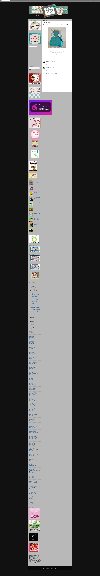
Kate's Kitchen (31, 408)
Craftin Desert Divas (32, 356)
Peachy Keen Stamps (33, 454)
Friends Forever (34, 314)
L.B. (46, 61)
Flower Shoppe (31, 377)
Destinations (31, 363)
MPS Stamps (31, 433)
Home (57, 93)
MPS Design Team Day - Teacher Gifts (37, 198)
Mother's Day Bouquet (33, 432)
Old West (30, 448)
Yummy (30, 503)
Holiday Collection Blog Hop (37, 208)
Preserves (31, 459)
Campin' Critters (32, 348)
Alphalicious (31, 333)
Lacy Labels (31, 409)
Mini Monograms (32, 428)
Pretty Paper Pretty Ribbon (33, 460)
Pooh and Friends (32, 458)
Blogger (56, 568)
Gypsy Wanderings (32, 388)
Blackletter (31, 342)
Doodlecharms (31, 369)
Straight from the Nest (33, 478)
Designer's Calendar (32, 362)
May (32, 317)
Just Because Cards (32, 405)
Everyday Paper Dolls (33, 373)
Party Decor (31, 453)
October (32, 289)
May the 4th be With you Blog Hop (37, 229)
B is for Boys (31, 337)
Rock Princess (31, 461)
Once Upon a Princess (33, 449)
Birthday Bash (31, 341)
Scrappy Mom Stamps (33, 463)
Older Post (68, 93)
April (32, 318)
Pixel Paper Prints (32, 455)
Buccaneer (31, 346)
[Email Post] (49, 55)
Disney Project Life (32, 367)
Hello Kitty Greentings (33, 393)
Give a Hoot (31, 382)
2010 (31, 328)
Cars (30, 351)
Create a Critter (32, 357)
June (32, 316)
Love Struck (31, 415)
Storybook (31, 477)
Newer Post (45, 93)
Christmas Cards (34, 296)
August (32, 291)
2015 (31, 285)
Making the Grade (32, 419)
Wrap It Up (31, 502)
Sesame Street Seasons (33, 466)
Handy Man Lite (32, 389)
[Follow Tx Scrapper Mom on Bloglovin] (33, 47)
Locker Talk (31, 413)
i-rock (30, 398)
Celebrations (31, 352)
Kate (46, 67)
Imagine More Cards (32, 400)
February (33, 321)
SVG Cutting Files (32, 481)
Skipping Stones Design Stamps (34, 470)
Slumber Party (31, 472)
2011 (31, 327)
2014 (31, 286)
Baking (30, 338)
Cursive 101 (31, 358)
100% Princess (59, 52)
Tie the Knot (31, 488)
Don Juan (31, 368)
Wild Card (31, 498)
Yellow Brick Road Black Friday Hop (37, 203)
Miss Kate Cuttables (32, 431)
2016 (31, 283)
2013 (31, 324)
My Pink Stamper (32, 437)
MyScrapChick (31, 443)
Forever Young (31, 378)
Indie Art (30, 403)
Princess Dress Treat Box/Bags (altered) (60, 51)
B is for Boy (31, 336)
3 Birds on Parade (32, 332)
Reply (46, 64)
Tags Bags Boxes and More (34, 486)
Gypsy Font (31, 387)
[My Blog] (40, 114)
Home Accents (31, 395)
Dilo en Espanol (32, 364)
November (33, 287)
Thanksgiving (31, 487)
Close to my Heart (32, 354)
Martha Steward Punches (33, 421)
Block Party (31, 343)
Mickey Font (31, 427)
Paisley (30, 450)
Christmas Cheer (32, 353)
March (32, 320)
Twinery (30, 491)
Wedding (30, 497)
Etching (30, 372)
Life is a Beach (31, 410)
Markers (30, 420)
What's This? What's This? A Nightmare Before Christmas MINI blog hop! (37, 219)
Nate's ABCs (31, 444)
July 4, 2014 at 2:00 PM (51, 61)
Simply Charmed (32, 469)
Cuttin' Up (31, 359)
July (32, 293)
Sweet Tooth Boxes (32, 482)
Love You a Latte (32, 416)
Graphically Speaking (32, 384)
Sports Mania (31, 475)
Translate (37, 69)
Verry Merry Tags (32, 493)
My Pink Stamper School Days (34, 438)
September (33, 290)
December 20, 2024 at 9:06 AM (53, 73)
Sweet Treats (31, 483)
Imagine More (31, 399)
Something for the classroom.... (37, 224)
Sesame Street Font (32, 465)
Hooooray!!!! (36, 192)
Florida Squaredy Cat (34, 311)
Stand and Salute (32, 476)
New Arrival (31, 445)
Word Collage (31, 501)
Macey (47, 73)
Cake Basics (31, 347)
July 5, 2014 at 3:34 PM (51, 67)
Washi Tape (31, 496)
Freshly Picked (31, 379)
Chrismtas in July (34, 301)
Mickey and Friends (32, 426)
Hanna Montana (32, 390)
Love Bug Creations (32, 414)
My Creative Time (32, 436)
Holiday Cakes (31, 394)
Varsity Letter (31, 492)
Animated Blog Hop (37, 213)
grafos (30, 383)
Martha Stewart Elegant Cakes (34, 425)
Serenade (31, 464)
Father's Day (31, 374)
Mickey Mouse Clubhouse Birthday (37, 182)
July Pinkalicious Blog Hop (36, 187)
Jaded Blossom (31, 404)
